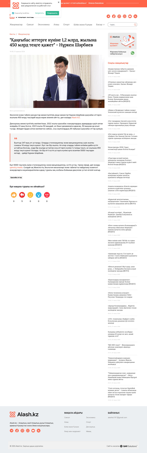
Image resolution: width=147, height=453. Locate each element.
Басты (12, 34)
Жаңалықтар (16, 24)
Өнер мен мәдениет (72, 431)
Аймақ (88, 431)
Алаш (56, 24)
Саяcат (30, 24)
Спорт (66, 24)
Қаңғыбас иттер (16, 177)
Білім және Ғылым (83, 24)
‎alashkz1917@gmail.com (117, 417)
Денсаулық (90, 427)
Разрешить (52, 13)
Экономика (43, 24)
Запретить (39, 13)
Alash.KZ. (76, 117)
